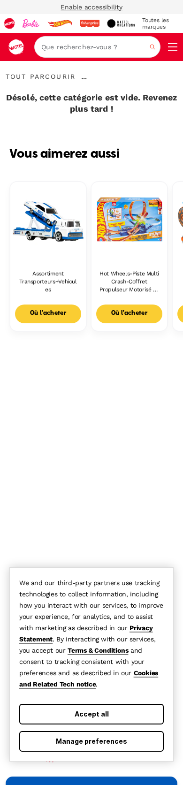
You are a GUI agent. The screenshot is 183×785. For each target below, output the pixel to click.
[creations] (120, 23)
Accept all (92, 714)
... (84, 76)
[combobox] (97, 47)
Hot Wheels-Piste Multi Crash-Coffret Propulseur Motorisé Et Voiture (129, 281)
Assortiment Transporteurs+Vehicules (47, 281)
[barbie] (31, 23)
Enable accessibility (91, 7)
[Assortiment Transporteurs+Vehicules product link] (48, 220)
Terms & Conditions (98, 650)
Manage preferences (91, 741)
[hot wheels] (59, 23)
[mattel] (9, 23)
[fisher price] (89, 23)
